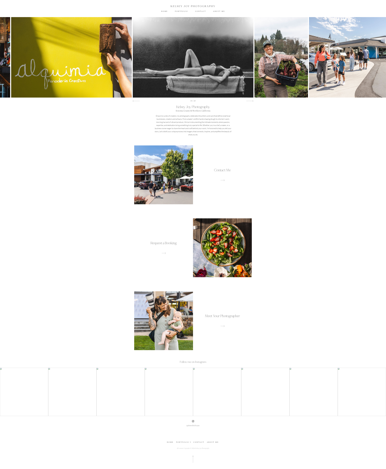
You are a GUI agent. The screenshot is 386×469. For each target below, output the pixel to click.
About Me (219, 11)
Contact (200, 11)
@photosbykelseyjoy (193, 425)
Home (164, 11)
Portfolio (181, 11)
